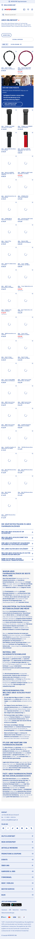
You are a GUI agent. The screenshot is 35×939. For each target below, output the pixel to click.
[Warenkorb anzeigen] (32, 9)
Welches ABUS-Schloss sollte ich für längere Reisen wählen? (15, 553)
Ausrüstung (6, 35)
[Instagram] (3, 828)
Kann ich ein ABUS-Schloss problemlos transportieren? (12, 559)
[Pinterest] (22, 828)
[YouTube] (17, 828)
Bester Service (7, 889)
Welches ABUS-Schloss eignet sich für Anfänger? (14, 538)
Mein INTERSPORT (8, 842)
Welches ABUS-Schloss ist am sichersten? (12, 532)
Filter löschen (15, 44)
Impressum (4, 909)
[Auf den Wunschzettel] (16, 51)
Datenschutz (16, 909)
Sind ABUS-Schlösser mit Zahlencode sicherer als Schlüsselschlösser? (15, 543)
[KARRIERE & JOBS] (17, 871)
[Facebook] (8, 828)
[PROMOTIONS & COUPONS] (17, 854)
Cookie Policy (23, 909)
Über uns (5, 865)
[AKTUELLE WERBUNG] (17, 848)
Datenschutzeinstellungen (8, 912)
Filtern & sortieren (17, 39)
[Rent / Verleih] (17, 883)
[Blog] (17, 895)
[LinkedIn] (27, 828)
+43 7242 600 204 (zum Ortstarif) (10, 814)
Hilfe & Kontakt (8, 836)
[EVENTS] (17, 859)
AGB (10, 909)
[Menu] (2, 9)
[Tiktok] (13, 828)
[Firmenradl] (17, 877)
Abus (4, 44)
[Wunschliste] (28, 9)
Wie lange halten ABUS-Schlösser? (14, 549)
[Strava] (31, 828)
